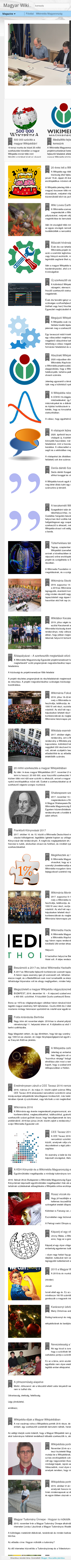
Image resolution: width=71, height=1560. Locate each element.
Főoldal (30, 13)
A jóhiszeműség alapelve (28, 1382)
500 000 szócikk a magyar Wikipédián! (25, 141)
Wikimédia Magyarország (49, 13)
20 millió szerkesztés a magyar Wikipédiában (40, 768)
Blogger (44, 1558)
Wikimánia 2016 (23, 1107)
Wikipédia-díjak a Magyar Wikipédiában (37, 1419)
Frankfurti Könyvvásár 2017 (30, 830)
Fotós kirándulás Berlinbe (29, 1017)
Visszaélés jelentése (56, 1558)
